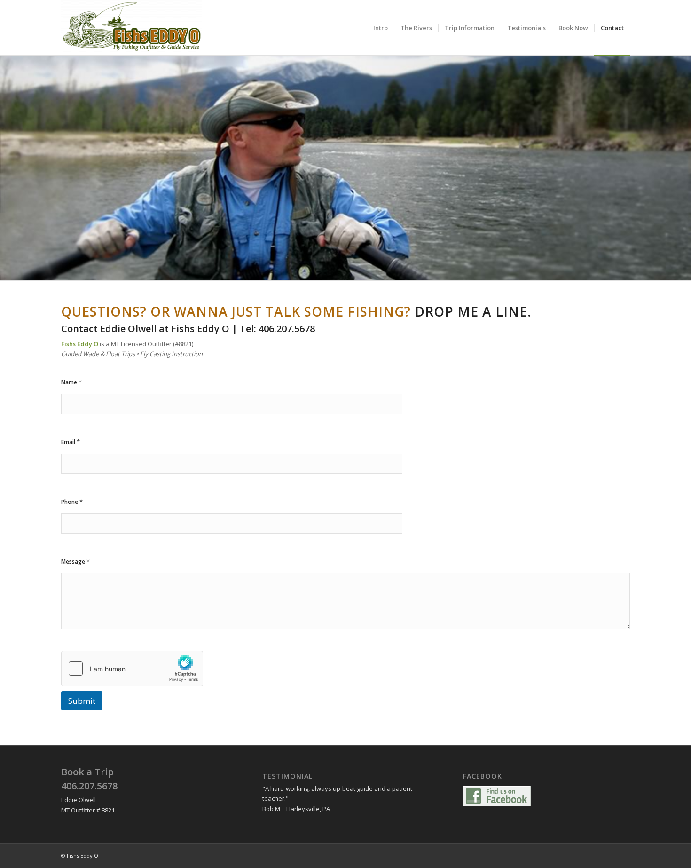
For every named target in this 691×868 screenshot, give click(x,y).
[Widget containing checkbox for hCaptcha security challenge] (132, 668)
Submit (81, 700)
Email (70, 442)
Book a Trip (87, 771)
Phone (72, 501)
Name (71, 382)
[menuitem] (380, 27)
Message (75, 561)
